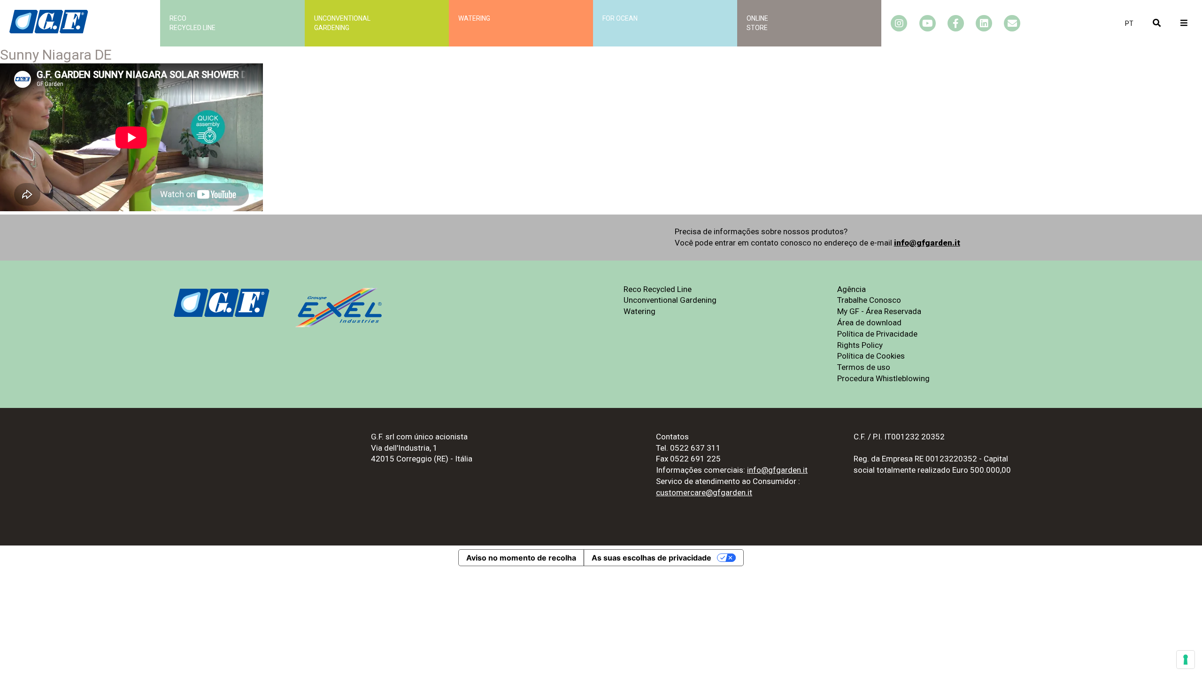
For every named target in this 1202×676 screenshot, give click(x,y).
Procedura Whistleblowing (883, 378)
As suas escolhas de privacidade (651, 557)
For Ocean (620, 18)
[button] (1129, 23)
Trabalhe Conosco (869, 300)
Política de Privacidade (877, 333)
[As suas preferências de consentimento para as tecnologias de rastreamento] (1185, 659)
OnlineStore (757, 23)
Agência (851, 289)
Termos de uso (863, 367)
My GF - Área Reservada (879, 311)
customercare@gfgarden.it (704, 492)
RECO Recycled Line (193, 23)
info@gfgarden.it (927, 242)
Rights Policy (860, 345)
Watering (474, 18)
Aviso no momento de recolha (521, 557)
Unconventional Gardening (670, 300)
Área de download (869, 322)
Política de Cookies (871, 356)
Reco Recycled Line (658, 289)
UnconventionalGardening (342, 23)
